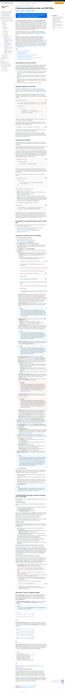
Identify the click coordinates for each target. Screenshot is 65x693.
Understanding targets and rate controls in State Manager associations (29, 423)
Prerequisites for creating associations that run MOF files (27, 54)
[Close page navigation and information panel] (63, 14)
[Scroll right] (38, 3)
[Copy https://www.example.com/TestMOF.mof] (45, 279)
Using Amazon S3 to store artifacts (23, 50)
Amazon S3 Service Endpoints (29, 578)
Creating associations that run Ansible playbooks (28, 685)
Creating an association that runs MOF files (24, 56)
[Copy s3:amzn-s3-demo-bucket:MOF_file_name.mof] (45, 261)
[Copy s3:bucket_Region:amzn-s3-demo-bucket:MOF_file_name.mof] (45, 268)
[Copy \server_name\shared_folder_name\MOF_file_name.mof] (45, 285)
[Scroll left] (19, 3)
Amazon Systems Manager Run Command (31, 490)
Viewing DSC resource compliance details (24, 59)
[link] (33, 6)
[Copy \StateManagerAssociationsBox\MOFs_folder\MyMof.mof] (45, 291)
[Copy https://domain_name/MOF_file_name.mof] (45, 273)
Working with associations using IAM (27, 687)
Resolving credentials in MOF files (23, 52)
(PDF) (37, 16)
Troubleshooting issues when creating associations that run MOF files (29, 57)
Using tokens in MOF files (21, 53)
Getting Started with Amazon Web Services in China (27, 16)
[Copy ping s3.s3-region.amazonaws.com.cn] (45, 583)
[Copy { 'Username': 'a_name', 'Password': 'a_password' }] (45, 127)
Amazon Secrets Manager (31, 88)
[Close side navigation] (13, 6)
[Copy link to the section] (14, 62)
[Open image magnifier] (16, 620)
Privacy (21, 691)
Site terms (24, 691)
